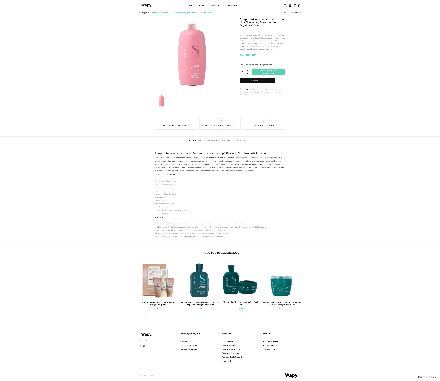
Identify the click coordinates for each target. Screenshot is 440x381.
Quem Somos (231, 5)
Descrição (195, 141)
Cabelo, (266, 89)
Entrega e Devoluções (249, 65)
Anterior (285, 12)
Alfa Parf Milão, (256, 89)
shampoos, (269, 92)
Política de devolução (230, 353)
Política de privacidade (231, 349)
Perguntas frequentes (188, 345)
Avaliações (240, 141)
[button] (422, 377)
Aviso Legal (226, 361)
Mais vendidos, (276, 89)
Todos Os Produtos (270, 341)
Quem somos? (227, 341)
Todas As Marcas (270, 345)
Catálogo (202, 5)
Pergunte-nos (266, 65)
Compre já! (257, 80)
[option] (192, 55)
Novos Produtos (269, 349)
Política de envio (228, 345)
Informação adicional (217, 141)
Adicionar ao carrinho (268, 72)
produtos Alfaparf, (247, 92)
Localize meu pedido (188, 349)
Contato (183, 341)
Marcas (215, 5)
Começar (143, 12)
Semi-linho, (259, 92)
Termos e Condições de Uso (233, 357)
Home (189, 5)
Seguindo (295, 12)
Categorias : (244, 89)
